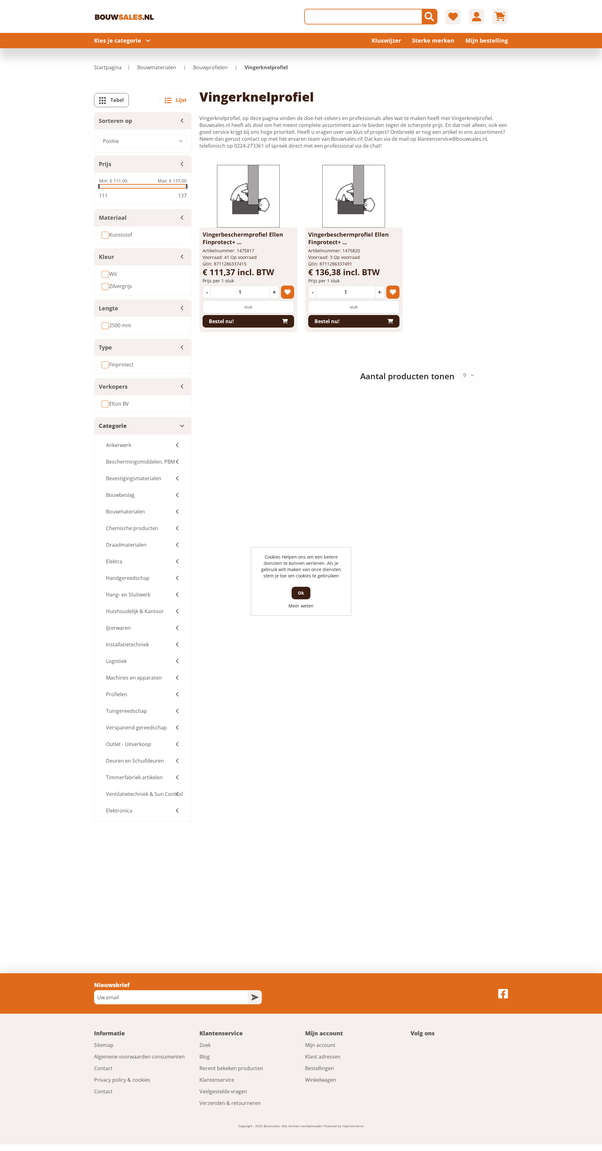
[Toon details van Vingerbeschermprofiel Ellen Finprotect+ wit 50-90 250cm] (248, 196)
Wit (113, 274)
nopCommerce (353, 1126)
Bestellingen (319, 1068)
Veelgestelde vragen (223, 1091)
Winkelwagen (320, 1079)
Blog (204, 1056)
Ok (301, 593)
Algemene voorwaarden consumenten (139, 1056)
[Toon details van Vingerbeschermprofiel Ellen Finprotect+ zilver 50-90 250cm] (353, 196)
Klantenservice (216, 1079)
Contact (103, 1068)
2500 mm (120, 325)
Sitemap (104, 1045)
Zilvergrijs (120, 286)
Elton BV (119, 403)
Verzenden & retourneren (230, 1103)
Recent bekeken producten (231, 1068)
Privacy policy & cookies (122, 1079)
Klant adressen (323, 1056)
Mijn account (320, 1045)
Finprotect (121, 364)
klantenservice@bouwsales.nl (452, 138)
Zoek (205, 1045)
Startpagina (108, 67)
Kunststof (120, 234)
